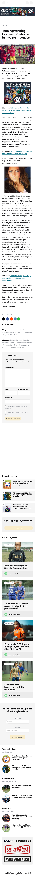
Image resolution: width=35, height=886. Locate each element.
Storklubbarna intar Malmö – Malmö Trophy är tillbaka (22, 796)
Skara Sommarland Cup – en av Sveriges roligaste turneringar (23, 483)
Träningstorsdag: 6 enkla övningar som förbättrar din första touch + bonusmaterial (17, 110)
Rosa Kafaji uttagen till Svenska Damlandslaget (16, 566)
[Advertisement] (17, 452)
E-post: (17, 727)
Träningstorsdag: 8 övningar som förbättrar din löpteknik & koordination (16, 278)
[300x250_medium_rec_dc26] (17, 104)
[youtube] (15, 881)
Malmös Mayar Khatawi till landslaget (21, 786)
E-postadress (23, 389)
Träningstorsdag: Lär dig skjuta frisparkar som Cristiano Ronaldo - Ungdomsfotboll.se (17, 332)
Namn (7, 389)
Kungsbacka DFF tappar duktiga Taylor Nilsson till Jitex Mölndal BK (17, 646)
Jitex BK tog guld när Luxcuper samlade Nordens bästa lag (22, 816)
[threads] (23, 881)
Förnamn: (17, 718)
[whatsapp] (18, 318)
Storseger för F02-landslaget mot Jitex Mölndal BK (15, 687)
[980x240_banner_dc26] (17, 11)
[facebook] (7, 318)
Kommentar (9, 367)
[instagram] (19, 881)
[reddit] (11, 318)
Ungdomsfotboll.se (14, 574)
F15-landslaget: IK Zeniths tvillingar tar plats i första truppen (22, 494)
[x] (3, 318)
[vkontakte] (15, 318)
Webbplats (9, 398)
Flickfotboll (9, 545)
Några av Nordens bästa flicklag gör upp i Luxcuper (21, 826)
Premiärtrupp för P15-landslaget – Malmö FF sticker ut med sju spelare (22, 506)
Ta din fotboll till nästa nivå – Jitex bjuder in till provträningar (16, 606)
